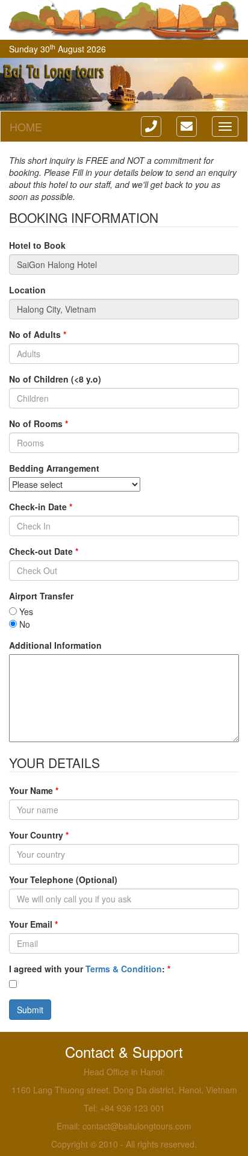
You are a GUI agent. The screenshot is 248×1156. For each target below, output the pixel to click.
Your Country (39, 835)
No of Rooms (38, 423)
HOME (26, 126)
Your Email (33, 924)
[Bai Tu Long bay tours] (124, 20)
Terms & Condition (123, 969)
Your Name (33, 790)
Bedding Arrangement (54, 468)
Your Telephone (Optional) (63, 879)
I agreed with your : (89, 969)
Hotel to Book (37, 245)
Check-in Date (40, 507)
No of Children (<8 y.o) (55, 379)
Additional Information (55, 645)
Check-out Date (43, 551)
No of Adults (37, 334)
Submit (30, 1010)
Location (27, 290)
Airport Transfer (41, 596)
